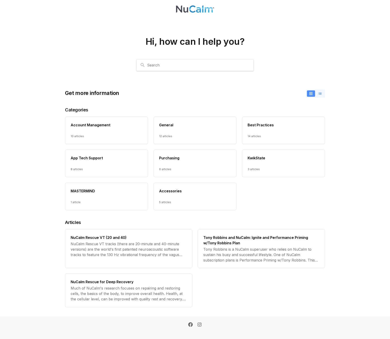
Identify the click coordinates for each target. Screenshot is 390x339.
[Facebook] (190, 325)
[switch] (315, 93)
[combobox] (195, 65)
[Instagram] (199, 325)
